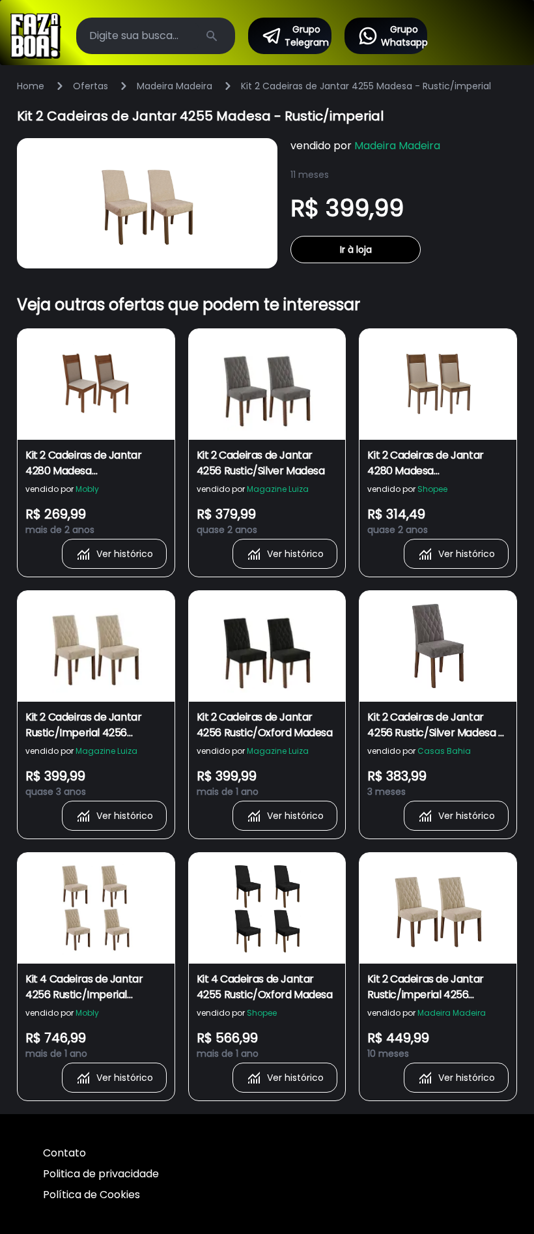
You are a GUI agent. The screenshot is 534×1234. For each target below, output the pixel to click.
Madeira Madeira (174, 86)
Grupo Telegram (307, 36)
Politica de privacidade (101, 1173)
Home (30, 86)
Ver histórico (124, 553)
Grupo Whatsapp (404, 36)
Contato (64, 1152)
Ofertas (90, 86)
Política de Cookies (91, 1194)
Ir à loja (356, 249)
